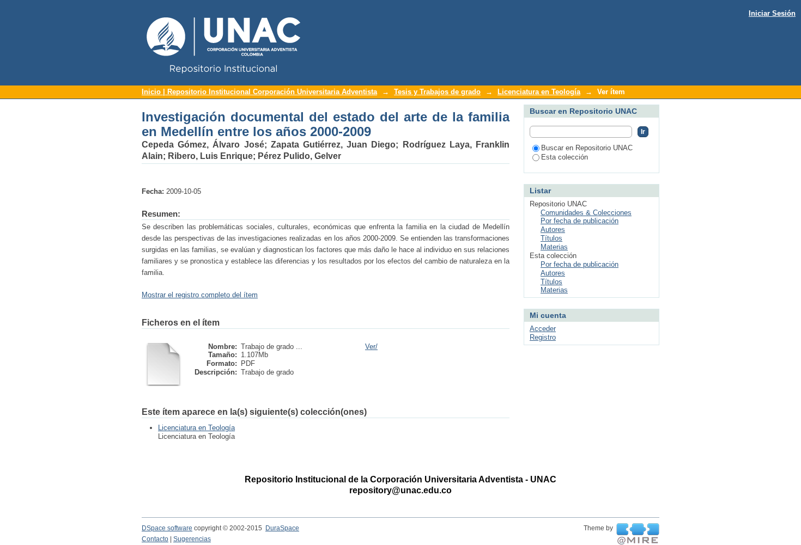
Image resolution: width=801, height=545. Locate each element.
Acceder (543, 328)
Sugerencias (192, 539)
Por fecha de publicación (579, 221)
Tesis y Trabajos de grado (437, 92)
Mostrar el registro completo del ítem (200, 295)
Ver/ (371, 346)
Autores (553, 229)
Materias (554, 247)
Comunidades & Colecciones (586, 213)
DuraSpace (282, 528)
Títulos (551, 238)
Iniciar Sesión (772, 13)
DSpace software (167, 528)
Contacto (155, 539)
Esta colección (564, 157)
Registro (543, 337)
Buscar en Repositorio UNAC (587, 148)
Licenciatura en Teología (538, 92)
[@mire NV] (637, 534)
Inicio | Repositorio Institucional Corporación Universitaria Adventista (259, 92)
